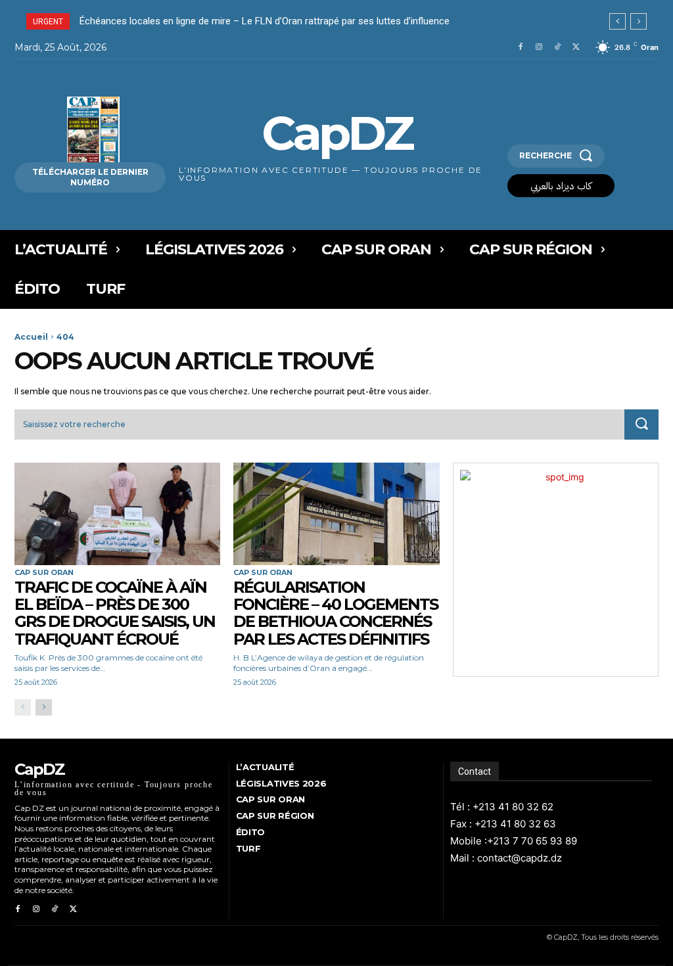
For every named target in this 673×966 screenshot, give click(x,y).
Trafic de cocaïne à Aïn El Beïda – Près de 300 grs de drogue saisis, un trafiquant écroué (114, 613)
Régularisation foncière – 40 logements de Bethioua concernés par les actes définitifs (335, 613)
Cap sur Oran (44, 572)
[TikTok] (557, 47)
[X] (576, 47)
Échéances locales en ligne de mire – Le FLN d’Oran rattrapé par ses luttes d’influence (266, 21)
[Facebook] (520, 47)
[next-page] (43, 707)
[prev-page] (22, 707)
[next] (638, 21)
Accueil (31, 337)
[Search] (641, 424)
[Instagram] (539, 47)
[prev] (617, 21)
